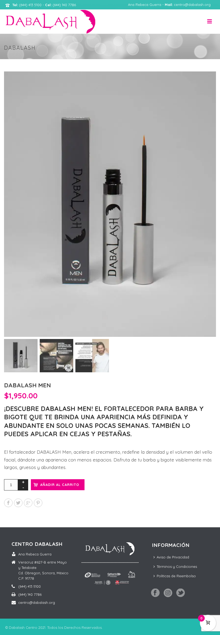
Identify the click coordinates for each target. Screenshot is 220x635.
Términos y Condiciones (177, 566)
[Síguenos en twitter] (180, 593)
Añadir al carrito (59, 484)
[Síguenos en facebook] (155, 593)
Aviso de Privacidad (173, 557)
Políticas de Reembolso (176, 576)
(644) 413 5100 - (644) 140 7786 (44, 5)
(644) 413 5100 (29, 586)
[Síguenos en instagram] (168, 593)
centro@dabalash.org (36, 602)
